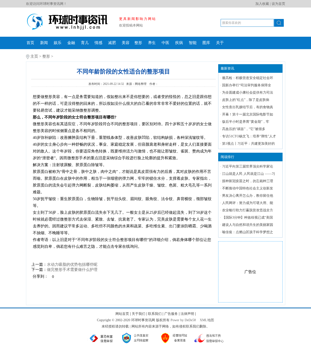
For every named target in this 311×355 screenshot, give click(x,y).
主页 (34, 56)
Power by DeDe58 (183, 320)
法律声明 (187, 314)
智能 (193, 43)
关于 (220, 43)
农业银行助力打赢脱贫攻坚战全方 (247, 210)
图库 (206, 43)
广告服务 (171, 314)
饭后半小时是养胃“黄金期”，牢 (245, 122)
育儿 (85, 43)
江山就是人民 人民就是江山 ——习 (248, 174)
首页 (30, 43)
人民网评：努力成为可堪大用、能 (247, 203)
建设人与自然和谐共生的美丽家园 (247, 225)
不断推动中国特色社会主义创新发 (247, 188)
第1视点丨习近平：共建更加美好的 (248, 143)
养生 (152, 43)
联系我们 (155, 314)
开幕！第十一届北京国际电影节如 (247, 114)
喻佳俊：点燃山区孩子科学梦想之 (247, 232)
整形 (138, 43)
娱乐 (57, 43)
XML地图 (207, 320)
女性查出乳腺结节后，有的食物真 (247, 107)
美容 (126, 43)
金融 (71, 43)
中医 (165, 43)
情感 (98, 43)
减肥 (112, 43)
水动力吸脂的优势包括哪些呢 (72, 264)
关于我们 (138, 314)
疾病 (179, 43)
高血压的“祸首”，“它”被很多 (243, 129)
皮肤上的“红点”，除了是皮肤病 (245, 100)
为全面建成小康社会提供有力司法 (247, 92)
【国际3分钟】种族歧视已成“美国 (247, 217)
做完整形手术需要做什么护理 (72, 269)
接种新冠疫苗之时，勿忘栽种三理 (247, 181)
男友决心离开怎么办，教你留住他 (247, 195)
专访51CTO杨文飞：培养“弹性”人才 (249, 136)
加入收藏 (262, 4)
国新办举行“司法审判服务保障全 (246, 85)
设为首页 (278, 4)
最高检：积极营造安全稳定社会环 (247, 78)
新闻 (44, 43)
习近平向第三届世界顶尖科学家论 (247, 166)
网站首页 (122, 314)
